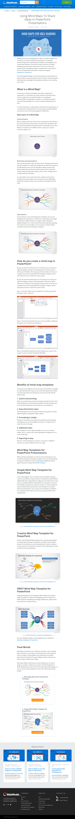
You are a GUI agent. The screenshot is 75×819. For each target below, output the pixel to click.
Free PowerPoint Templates (27, 807)
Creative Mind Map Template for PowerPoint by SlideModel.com (39, 581)
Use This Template (37, 700)
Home (7, 10)
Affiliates (41, 809)
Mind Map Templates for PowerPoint (27, 640)
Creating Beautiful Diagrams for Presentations (58, 770)
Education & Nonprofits (44, 799)
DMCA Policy (42, 807)
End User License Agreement (46, 805)
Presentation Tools (25, 809)
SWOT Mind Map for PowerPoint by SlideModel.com (40, 635)
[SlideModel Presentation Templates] (11, 2)
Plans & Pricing (24, 801)
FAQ (40, 797)
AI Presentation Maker (26, 803)
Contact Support (63, 800)
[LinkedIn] (4, 805)
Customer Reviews (25, 805)
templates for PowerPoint (24, 72)
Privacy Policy (42, 801)
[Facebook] (8, 805)
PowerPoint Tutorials (23, 10)
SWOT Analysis (41, 463)
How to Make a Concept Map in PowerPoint (36, 769)
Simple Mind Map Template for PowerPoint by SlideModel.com (39, 526)
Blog (13, 10)
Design (59, 764)
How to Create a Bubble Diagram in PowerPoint (13, 769)
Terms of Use (42, 803)
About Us (23, 797)
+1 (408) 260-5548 (63, 797)
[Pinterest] (10, 805)
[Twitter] (6, 805)
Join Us (67, 2)
